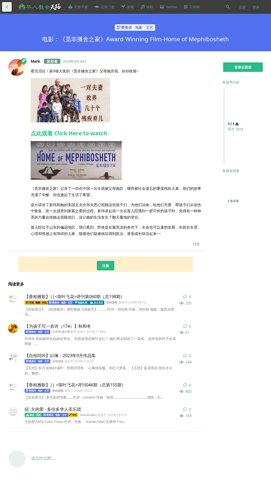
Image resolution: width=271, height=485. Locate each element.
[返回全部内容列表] (7, 7)
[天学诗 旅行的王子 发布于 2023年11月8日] (13, 328)
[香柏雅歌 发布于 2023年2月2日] (13, 387)
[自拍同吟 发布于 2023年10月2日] (13, 358)
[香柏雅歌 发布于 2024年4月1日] (13, 299)
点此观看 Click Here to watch (69, 133)
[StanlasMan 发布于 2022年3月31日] (13, 411)
